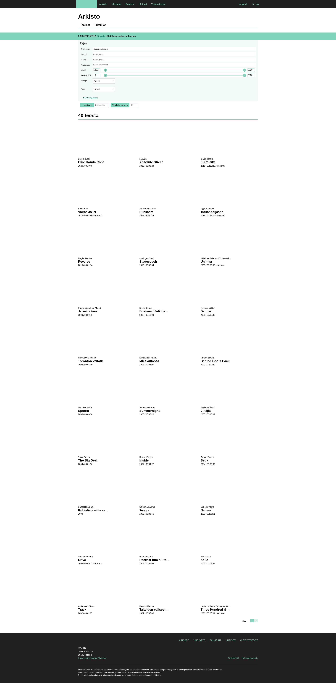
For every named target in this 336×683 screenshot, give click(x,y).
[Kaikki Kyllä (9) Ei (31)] (104, 82)
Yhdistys (199, 640)
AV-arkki (86, 4)
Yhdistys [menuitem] (116, 4)
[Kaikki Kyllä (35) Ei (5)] (104, 90)
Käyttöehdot (233, 658)
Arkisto (184, 640)
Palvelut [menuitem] (130, 4)
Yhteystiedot (249, 640)
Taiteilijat (100, 24)
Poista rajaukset (90, 98)
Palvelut (215, 640)
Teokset (85, 24)
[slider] (105, 70)
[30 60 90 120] (133, 105)
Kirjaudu (243, 4)
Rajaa (83, 43)
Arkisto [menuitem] (103, 4)
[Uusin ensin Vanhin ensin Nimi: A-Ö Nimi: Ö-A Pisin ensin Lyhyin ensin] (101, 105)
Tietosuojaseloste (250, 658)
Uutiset (230, 640)
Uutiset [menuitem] (143, 4)
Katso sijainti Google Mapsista (92, 658)
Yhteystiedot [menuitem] (158, 4)
